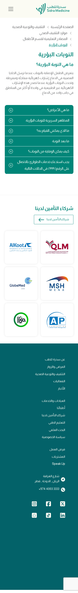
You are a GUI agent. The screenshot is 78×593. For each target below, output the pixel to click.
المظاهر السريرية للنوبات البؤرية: (47, 120)
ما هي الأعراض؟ (58, 110)
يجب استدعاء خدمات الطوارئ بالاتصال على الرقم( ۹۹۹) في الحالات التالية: (43, 165)
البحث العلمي (57, 430)
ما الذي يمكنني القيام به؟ (53, 131)
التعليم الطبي (56, 422)
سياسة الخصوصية (53, 437)
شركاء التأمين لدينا (58, 219)
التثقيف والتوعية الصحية (28, 27)
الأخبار (61, 388)
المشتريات (58, 456)
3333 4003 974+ (49, 489)
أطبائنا (61, 408)
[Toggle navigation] (10, 9)
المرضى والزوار (56, 366)
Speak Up (58, 463)
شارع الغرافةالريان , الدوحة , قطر (47, 478)
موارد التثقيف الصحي (53, 33)
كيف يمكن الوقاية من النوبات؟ (48, 151)
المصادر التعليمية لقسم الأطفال (45, 39)
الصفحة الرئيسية (62, 27)
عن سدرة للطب (55, 359)
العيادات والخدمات (53, 400)
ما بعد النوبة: (60, 141)
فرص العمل (57, 449)
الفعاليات (59, 381)
